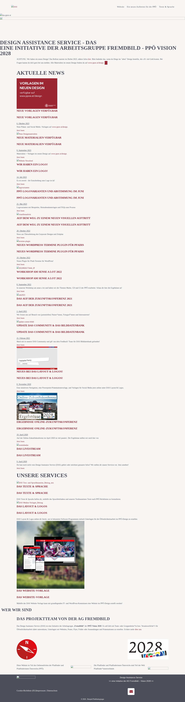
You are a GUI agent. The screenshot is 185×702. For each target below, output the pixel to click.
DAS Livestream (28, 448)
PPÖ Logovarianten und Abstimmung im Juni (50, 191)
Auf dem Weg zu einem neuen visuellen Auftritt (53, 218)
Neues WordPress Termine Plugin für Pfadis (50, 244)
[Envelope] (131, 691)
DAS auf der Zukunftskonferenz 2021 (44, 298)
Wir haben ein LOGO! (32, 164)
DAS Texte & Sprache (32, 486)
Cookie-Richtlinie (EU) (26, 691)
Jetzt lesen (20, 130)
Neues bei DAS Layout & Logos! (40, 371)
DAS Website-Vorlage (33, 590)
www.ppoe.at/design (95, 63)
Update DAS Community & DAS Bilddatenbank (51, 325)
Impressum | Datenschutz (46, 691)
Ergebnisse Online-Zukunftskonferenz (47, 421)
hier (89, 59)
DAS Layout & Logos (32, 506)
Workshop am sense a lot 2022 (39, 271)
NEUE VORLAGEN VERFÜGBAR (37, 110)
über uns (138, 629)
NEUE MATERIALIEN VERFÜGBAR (39, 137)
